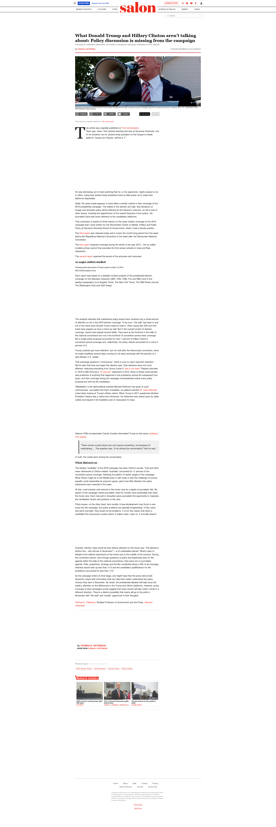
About (125, 783)
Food (114, 9)
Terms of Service (125, 787)
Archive (140, 787)
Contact (144, 783)
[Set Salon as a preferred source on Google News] (144, 114)
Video (197, 9)
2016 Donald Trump (83, 669)
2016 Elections (99, 669)
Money (185, 9)
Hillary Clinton (127, 669)
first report (84, 245)
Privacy (155, 783)
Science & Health (167, 9)
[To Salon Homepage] (138, 7)
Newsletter (171, 3)
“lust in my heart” (132, 369)
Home (115, 783)
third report (84, 233)
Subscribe (84, 3)
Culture (102, 9)
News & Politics (83, 9)
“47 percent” (105, 372)
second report (86, 256)
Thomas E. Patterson (86, 49)
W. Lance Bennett (148, 390)
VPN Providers (138, 805)
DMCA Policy (138, 808)
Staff (134, 783)
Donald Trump (113, 669)
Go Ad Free (152, 787)
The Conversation (108, 121)
